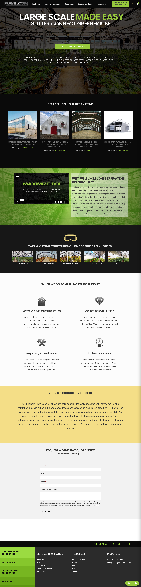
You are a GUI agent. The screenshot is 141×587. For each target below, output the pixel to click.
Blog (73, 565)
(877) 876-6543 (120, 5)
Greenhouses (8, 562)
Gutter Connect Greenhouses (72, 46)
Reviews (75, 568)
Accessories (8, 581)
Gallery (74, 571)
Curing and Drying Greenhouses (10, 571)
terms (97, 505)
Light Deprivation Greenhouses (10, 553)
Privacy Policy (42, 571)
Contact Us (41, 565)
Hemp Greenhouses (115, 560)
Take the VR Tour (78, 560)
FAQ (38, 563)
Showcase (76, 563)
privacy (44, 507)
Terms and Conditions (45, 568)
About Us (40, 560)
